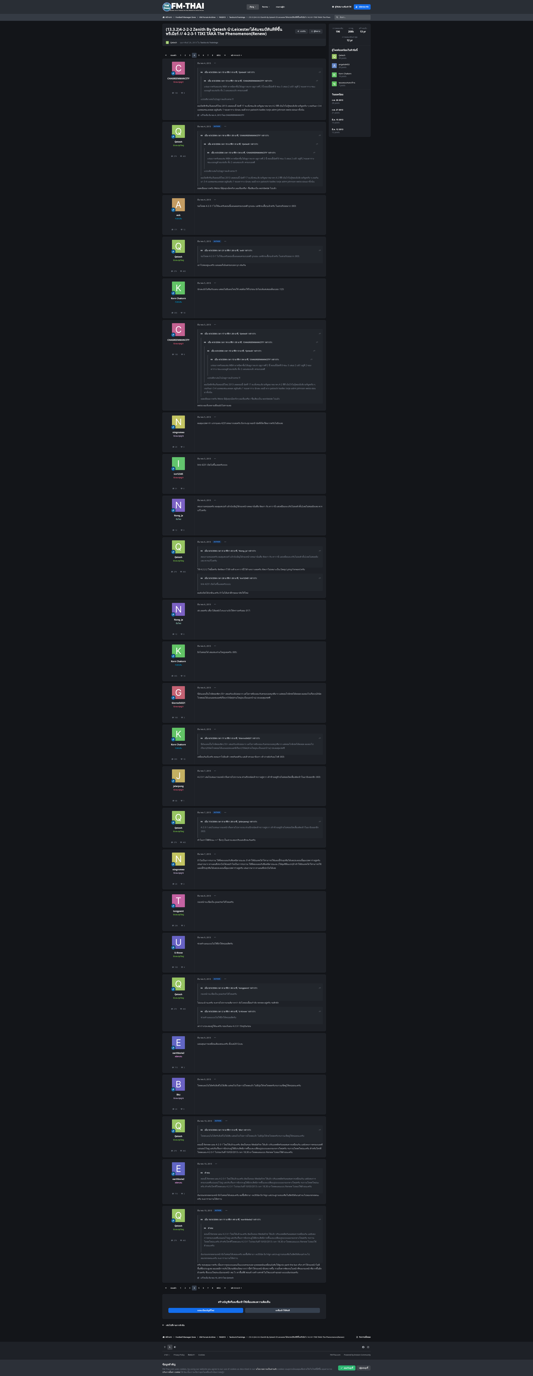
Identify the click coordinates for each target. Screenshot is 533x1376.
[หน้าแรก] (166, 55)
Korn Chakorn (178, 298)
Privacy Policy (179, 1355)
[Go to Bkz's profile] (178, 1084)
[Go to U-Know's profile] (178, 942)
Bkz (178, 1094)
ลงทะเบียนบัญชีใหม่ (205, 1310)
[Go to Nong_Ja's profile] (178, 505)
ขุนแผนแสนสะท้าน (347, 82)
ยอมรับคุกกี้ (348, 1368)
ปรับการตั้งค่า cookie (171, 1372)
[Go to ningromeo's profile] (178, 422)
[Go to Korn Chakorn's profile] (178, 288)
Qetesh (173, 42)
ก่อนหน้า (173, 55)
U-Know (178, 952)
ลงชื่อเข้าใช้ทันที (283, 1310)
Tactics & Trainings (209, 42)
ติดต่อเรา (191, 1355)
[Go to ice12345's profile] (178, 463)
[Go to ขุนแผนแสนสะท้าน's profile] (334, 83)
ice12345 (178, 474)
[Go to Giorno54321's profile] (178, 692)
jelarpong (178, 786)
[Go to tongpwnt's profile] (178, 900)
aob (178, 215)
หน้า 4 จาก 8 (235, 55)
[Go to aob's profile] (178, 204)
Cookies (201, 1355)
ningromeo (178, 432)
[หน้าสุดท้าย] (225, 55)
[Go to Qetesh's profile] (167, 42)
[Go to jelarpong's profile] (178, 775)
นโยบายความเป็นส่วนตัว (266, 1369)
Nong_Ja (178, 515)
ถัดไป (218, 55)
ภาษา (166, 1355)
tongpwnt (178, 911)
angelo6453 (344, 64)
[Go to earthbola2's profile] (178, 1042)
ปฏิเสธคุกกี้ (363, 1368)
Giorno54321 (178, 703)
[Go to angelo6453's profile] (334, 65)
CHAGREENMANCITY (178, 78)
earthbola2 (178, 1053)
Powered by (357, 1355)
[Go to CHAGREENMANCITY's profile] (178, 68)
